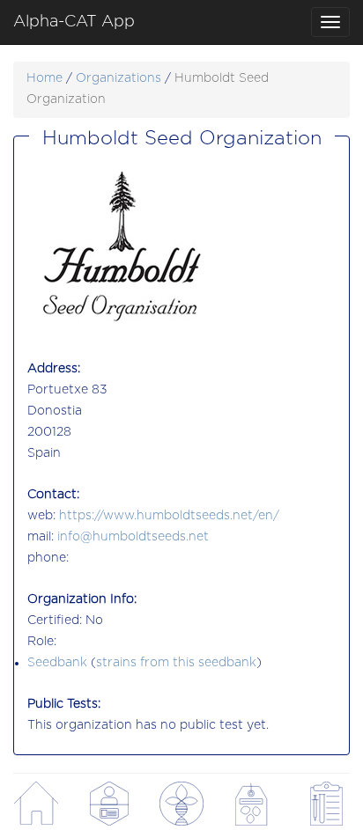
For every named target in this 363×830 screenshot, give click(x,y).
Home (44, 78)
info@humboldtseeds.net (133, 537)
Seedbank (57, 663)
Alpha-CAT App (74, 22)
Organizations (118, 78)
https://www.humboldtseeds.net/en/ (169, 516)
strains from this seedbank (176, 663)
